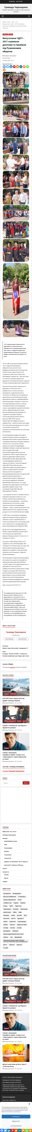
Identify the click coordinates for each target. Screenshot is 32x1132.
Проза (6, 878)
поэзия (12, 928)
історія (5, 948)
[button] (29, 1104)
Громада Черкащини (16, 7)
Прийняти (16, 1116)
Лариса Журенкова (9, 900)
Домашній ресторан (10, 841)
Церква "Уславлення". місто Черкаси (16, 861)
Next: (16, 654)
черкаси (11, 944)
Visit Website (9, 639)
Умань (5, 906)
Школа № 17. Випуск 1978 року (13, 865)
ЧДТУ (11, 906)
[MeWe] (20, 66)
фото (5, 944)
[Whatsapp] (27, 66)
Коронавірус (8, 848)
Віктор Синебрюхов (9, 896)
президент (6, 931)
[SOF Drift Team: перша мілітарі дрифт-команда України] (16, 687)
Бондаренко (17, 893)
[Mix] (24, 66)
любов (5, 924)
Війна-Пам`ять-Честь (9, 831)
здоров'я (20, 918)
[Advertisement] (16, 805)
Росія (19, 900)
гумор (13, 915)
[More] (4, 69)
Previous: (15, 647)
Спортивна (13, 694)
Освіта (11, 34)
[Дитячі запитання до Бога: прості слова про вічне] (16, 1053)
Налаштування (16, 1126)
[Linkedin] (10, 66)
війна (15, 912)
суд (11, 937)
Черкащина (7, 909)
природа (15, 931)
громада (6, 915)
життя (13, 918)
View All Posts (22, 639)
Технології (7, 858)
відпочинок (7, 912)
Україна (22, 903)
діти (25, 915)
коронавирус (22, 921)
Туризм (5, 881)
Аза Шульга (7, 893)
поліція (5, 928)
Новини (5, 34)
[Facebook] (4, 66)
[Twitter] (7, 66)
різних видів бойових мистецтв (13, 934)
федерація (18, 937)
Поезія (6, 874)
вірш (20, 912)
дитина (19, 915)
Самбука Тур (7, 903)
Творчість (6, 872)
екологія (6, 918)
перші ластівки (22, 924)
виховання (23, 909)
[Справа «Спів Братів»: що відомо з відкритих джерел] (16, 714)
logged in (12, 667)
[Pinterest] (14, 66)
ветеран (15, 909)
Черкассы (18, 906)
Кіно (5, 844)
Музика (19, 721)
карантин (12, 921)
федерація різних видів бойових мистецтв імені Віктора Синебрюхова (15, 940)
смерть (5, 937)
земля (5, 921)
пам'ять (12, 924)
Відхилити (16, 1121)
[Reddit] (17, 66)
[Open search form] (29, 16)
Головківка (22, 896)
